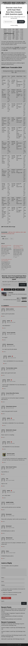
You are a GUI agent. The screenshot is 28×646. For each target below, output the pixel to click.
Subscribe (21, 21)
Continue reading (14, 25)
